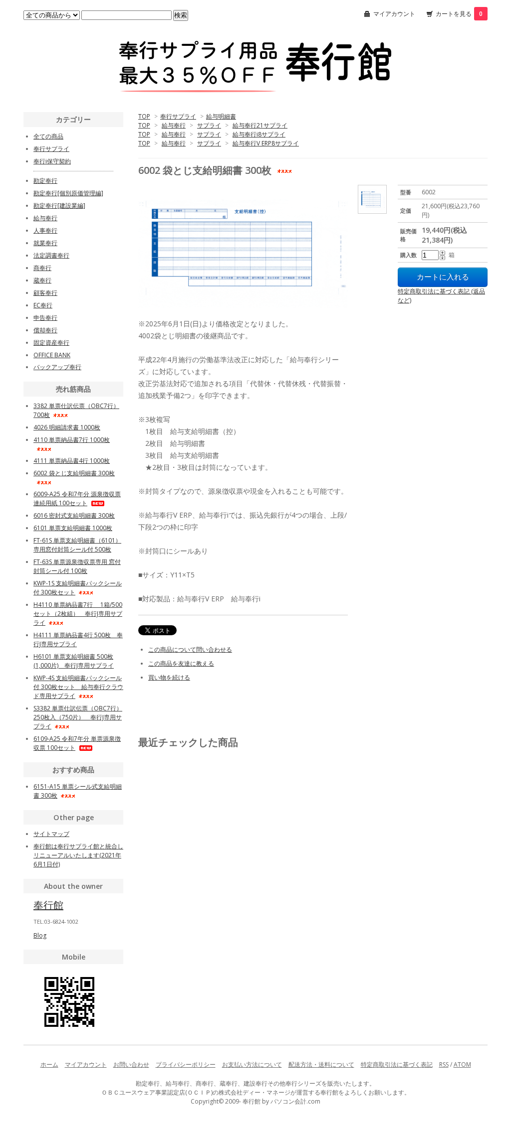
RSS (444, 1064)
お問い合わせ (131, 1064)
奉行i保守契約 (52, 161)
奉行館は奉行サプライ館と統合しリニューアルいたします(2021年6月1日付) (78, 855)
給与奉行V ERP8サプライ (266, 143)
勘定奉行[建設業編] (59, 205)
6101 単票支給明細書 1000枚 (72, 528)
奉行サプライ (178, 116)
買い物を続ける (169, 677)
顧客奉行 (45, 292)
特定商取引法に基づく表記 (397, 1064)
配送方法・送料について (321, 1064)
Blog (39, 935)
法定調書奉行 (51, 255)
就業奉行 (45, 243)
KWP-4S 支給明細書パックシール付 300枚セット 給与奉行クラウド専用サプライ (78, 687)
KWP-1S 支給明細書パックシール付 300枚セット (77, 587)
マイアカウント (394, 13)
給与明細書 (221, 116)
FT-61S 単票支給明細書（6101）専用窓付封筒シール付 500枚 (77, 545)
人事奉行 (45, 230)
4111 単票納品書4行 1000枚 (71, 460)
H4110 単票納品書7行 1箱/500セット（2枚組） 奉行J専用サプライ (77, 613)
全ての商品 (48, 136)
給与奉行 (174, 125)
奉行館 (48, 905)
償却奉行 (45, 330)
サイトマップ (51, 834)
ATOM (462, 1064)
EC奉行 (42, 305)
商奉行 (42, 268)
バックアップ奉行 (57, 367)
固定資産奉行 (51, 342)
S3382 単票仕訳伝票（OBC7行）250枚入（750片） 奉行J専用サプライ (77, 717)
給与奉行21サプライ (260, 125)
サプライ (209, 125)
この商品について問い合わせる (190, 649)
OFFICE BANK (51, 355)
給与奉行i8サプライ (259, 134)
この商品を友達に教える (181, 663)
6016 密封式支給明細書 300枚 (74, 515)
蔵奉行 (42, 280)
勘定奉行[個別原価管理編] (68, 193)
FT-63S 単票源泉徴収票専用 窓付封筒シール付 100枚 (77, 566)
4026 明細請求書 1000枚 (66, 427)
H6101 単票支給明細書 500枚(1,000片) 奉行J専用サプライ (73, 661)
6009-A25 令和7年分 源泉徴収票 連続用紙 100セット (77, 498)
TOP (144, 116)
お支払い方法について (252, 1064)
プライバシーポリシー (186, 1064)
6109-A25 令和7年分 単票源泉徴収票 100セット (77, 743)
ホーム (49, 1064)
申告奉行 (45, 317)
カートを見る (459, 13)
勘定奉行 (45, 180)
